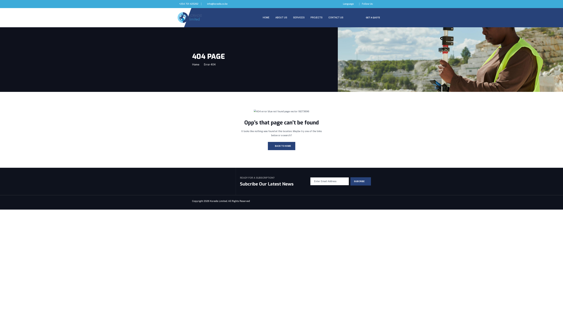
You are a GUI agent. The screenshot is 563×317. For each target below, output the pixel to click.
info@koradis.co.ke (217, 3)
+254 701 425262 (188, 3)
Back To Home (283, 146)
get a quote (373, 17)
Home (195, 64)
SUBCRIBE (359, 181)
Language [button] (348, 3)
